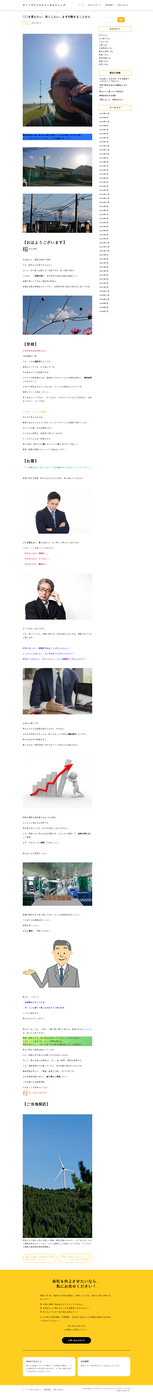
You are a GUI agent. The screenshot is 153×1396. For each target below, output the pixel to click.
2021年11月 (104, 247)
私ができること (94, 5)
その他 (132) (104, 38)
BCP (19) (103, 35)
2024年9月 (104, 126)
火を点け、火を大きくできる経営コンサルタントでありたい (114, 80)
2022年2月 (104, 235)
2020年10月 (104, 299)
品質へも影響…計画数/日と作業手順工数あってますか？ (39, 1258)
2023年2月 (104, 186)
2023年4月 (104, 178)
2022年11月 (104, 198)
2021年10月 (104, 251)
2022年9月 (104, 206)
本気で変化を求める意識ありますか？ (113, 86)
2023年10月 (104, 154)
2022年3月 (104, 231)
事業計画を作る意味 (107, 95)
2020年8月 (104, 307)
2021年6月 (104, 267)
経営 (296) (103, 64)
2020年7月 (104, 311)
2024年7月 (104, 130)
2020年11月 (104, 295)
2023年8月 (104, 162)
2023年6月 (104, 170)
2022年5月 (104, 222)
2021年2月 (104, 283)
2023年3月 (104, 182)
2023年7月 (104, 166)
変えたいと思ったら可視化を (111, 91)
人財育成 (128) (105, 48)
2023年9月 (104, 158)
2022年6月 (104, 218)
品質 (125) (103, 55)
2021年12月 (104, 243)
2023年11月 (104, 150)
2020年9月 (104, 303)
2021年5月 (104, 271)
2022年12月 (104, 194)
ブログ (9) (103, 42)
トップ (81, 5)
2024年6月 (104, 134)
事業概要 (109, 5)
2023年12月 (104, 146)
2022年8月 (104, 210)
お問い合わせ (122, 5)
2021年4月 (104, 275)
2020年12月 (104, 291)
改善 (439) (103, 61)
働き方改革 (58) (106, 51)
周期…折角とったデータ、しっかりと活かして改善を (76, 1258)
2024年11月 (104, 122)
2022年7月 (104, 214)
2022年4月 (104, 227)
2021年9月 (104, 255)
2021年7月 (104, 263)
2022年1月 (104, 239)
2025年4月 (104, 117)
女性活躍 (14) (105, 58)
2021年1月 (104, 287)
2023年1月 (104, 190)
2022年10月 (104, 202)
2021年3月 (104, 279)
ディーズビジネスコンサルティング (44, 5)
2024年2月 (104, 138)
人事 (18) (103, 45)
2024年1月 (104, 142)
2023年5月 (104, 174)
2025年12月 (104, 113)
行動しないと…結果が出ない (111, 100)
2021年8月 (104, 259)
